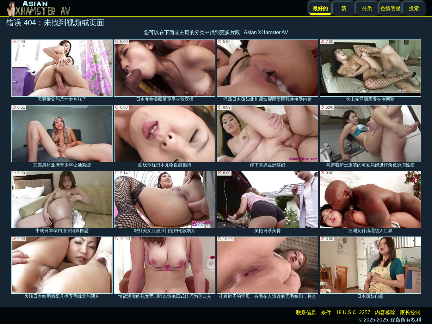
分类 (367, 8)
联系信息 (306, 312)
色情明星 (390, 8)
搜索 (414, 8)
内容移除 (385, 312)
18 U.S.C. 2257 (353, 312)
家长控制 (410, 312)
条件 (326, 312)
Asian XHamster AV (266, 32)
